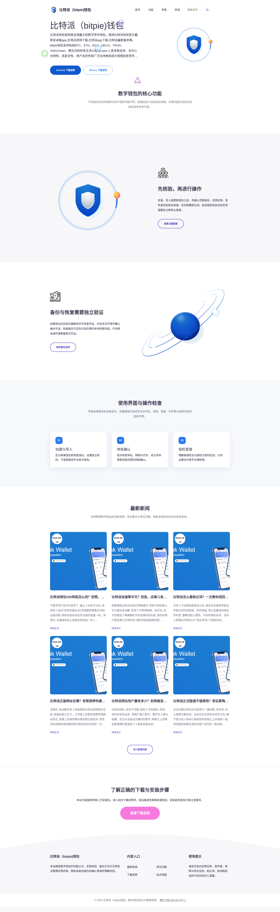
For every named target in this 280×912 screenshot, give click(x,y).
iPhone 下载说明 (98, 70)
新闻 (177, 9)
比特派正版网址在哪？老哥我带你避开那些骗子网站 (87, 701)
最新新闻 (132, 867)
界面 (164, 9)
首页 (137, 9)
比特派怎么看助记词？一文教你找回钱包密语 (205, 597)
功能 (150, 9)
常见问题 (161, 867)
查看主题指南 (171, 223)
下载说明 (132, 874)
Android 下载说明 (65, 70)
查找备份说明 (63, 347)
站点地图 (161, 874)
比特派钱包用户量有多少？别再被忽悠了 (141, 701)
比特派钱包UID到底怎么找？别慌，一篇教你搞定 (85, 597)
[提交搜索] (207, 10)
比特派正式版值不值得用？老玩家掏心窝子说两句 (209, 701)
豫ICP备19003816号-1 (173, 900)
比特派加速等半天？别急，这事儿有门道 (141, 597)
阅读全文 (54, 628)
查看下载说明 (140, 813)
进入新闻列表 (140, 749)
